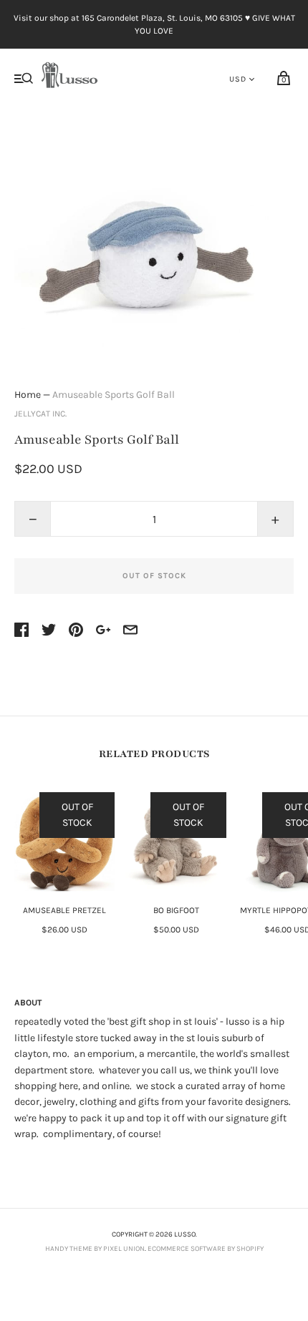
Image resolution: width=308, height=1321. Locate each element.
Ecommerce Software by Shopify (206, 1248)
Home (27, 395)
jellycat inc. (40, 414)
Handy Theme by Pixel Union (95, 1248)
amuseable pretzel (64, 910)
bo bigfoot (176, 910)
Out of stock (154, 575)
